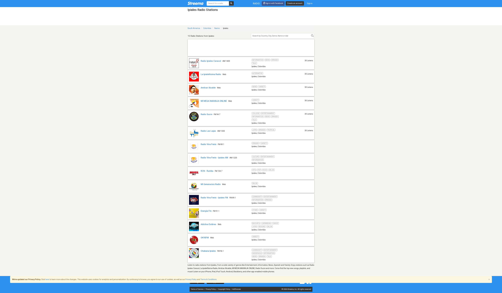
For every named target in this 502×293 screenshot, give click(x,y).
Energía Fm (206, 211)
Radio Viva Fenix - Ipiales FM (214, 197)
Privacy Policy (211, 289)
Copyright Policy (224, 289)
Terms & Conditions (209, 279)
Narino (217, 28)
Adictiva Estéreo (208, 224)
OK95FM (205, 237)
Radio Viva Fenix (208, 144)
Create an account (294, 3)
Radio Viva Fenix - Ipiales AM (214, 157)
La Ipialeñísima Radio (211, 74)
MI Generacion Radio (211, 184)
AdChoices (236, 289)
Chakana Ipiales (208, 251)
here (47, 279)
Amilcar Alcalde (208, 87)
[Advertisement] (251, 56)
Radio (256, 3)
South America (194, 28)
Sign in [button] (309, 3)
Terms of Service (197, 289)
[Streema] (195, 3)
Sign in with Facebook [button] (274, 3)
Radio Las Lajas (208, 131)
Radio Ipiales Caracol (211, 61)
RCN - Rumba (207, 171)
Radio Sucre (206, 114)
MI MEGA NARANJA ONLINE (214, 101)
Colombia (207, 28)
